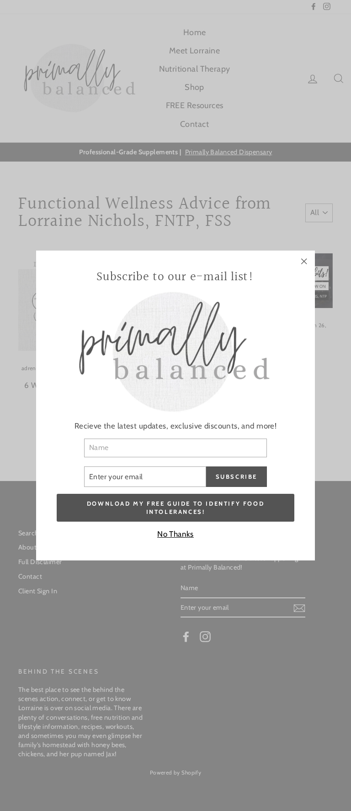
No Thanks (175, 534)
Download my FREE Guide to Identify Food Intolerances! (175, 507)
